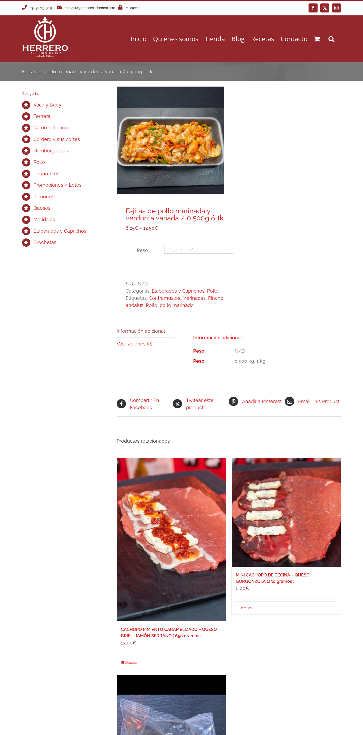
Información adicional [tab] (141, 331)
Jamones (43, 196)
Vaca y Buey (47, 105)
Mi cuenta (133, 8)
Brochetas (44, 242)
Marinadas (194, 298)
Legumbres (46, 173)
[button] (331, 38)
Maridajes (44, 219)
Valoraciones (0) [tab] (135, 344)
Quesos (41, 208)
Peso (142, 250)
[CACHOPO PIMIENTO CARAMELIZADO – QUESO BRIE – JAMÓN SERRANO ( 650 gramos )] (171, 539)
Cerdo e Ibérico (50, 127)
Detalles (131, 662)
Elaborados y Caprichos (178, 291)
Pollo (212, 291)
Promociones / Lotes (57, 185)
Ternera (41, 116)
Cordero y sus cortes (56, 139)
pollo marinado (177, 305)
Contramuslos (164, 298)
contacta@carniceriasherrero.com (90, 8)
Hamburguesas (50, 150)
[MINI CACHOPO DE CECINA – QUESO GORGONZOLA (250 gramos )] (286, 512)
